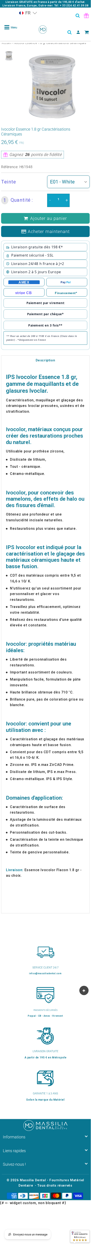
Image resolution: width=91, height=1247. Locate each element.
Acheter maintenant (49, 231)
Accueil (6, 43)
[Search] (78, 16)
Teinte (8, 182)
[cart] (87, 32)
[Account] (78, 32)
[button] (28, 12)
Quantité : (18, 200)
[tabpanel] (9, 56)
